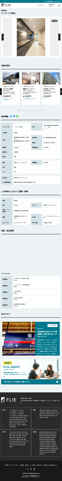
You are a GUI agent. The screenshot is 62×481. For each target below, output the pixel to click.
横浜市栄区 (52, 439)
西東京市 (11, 446)
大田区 (23, 433)
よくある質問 (32, 465)
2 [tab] (20, 110)
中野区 (13, 435)
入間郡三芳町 (24, 424)
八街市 (56, 415)
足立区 (17, 437)
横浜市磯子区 (42, 435)
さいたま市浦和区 (19, 413)
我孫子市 (41, 415)
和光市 (17, 421)
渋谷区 (10, 435)
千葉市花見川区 (48, 410)
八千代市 (57, 413)
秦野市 (55, 450)
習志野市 (47, 413)
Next (59, 37)
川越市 (24, 415)
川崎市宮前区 (54, 444)
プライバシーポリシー (14, 465)
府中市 (10, 441)
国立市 (21, 443)
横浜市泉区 (41, 441)
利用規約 (7, 465)
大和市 (44, 452)
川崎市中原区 (53, 443)
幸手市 (24, 422)
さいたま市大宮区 (19, 410)
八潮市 (26, 421)
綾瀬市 (54, 452)
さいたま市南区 (12, 415)
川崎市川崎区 (42, 443)
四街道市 (52, 415)
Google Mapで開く (5, 273)
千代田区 (11, 432)
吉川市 (14, 424)
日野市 (10, 443)
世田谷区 (26, 433)
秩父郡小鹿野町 (12, 426)
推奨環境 (22, 465)
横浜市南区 (46, 433)
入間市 (25, 419)
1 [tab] (18, 110)
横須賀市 (47, 448)
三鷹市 (21, 439)
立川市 (14, 439)
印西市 (40, 417)
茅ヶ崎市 (45, 450)
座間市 (51, 452)
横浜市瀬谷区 (47, 439)
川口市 (10, 417)
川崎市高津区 (42, 444)
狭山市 (25, 417)
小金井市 (23, 441)
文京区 (23, 432)
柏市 (50, 413)
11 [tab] (41, 110)
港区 (17, 432)
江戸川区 (23, 437)
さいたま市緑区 (19, 415)
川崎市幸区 (47, 443)
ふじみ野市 (18, 424)
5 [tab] (27, 110)
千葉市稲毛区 (54, 410)
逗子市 (48, 450)
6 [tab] (29, 110)
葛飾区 (20, 437)
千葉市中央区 (42, 410)
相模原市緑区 (48, 446)
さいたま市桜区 (12, 413)
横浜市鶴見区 (42, 432)
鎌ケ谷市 (45, 415)
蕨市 (19, 419)
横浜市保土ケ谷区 (53, 433)
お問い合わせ (39, 465)
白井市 (44, 417)
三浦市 (52, 450)
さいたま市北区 (12, 410)
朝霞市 (10, 421)
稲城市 (24, 444)
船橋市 (40, 413)
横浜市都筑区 (53, 441)
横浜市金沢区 (48, 435)
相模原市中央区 (54, 446)
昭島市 (13, 441)
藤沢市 (56, 448)
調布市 (17, 441)
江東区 (13, 433)
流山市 (53, 413)
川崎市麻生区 (42, 446)
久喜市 (23, 421)
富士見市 (11, 422)
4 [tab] (25, 110)
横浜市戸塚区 (42, 437)
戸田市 (22, 419)
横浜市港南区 (48, 437)
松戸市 (44, 413)
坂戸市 (21, 422)
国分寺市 (18, 443)
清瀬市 (17, 444)
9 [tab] (36, 110)
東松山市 (17, 417)
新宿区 (20, 432)
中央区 (14, 432)
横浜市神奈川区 (48, 432)
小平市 (27, 441)
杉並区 (17, 435)
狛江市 (10, 444)
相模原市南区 (42, 448)
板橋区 (10, 437)
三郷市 (14, 422)
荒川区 (25, 435)
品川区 (17, 433)
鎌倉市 (53, 448)
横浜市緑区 (41, 439)
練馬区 (13, 437)
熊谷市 (27, 415)
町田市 (20, 441)
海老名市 (47, 452)
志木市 (13, 421)
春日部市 (21, 417)
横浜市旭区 (53, 437)
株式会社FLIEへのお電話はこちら (50, 465)
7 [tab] (32, 110)
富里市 (47, 417)
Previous (3, 37)
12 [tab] (43, 110)
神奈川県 (35, 431)
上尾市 (10, 419)
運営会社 (27, 465)
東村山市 (14, 443)
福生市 (25, 443)
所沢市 (13, 417)
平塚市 (50, 448)
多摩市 (21, 444)
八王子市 (11, 439)
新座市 (20, 421)
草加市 (13, 419)
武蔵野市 (18, 439)
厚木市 (40, 452)
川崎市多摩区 (48, 444)
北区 (23, 435)
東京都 (4, 431)
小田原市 (41, 450)
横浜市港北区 (54, 435)
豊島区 (20, 435)
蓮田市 (17, 422)
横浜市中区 (41, 433)
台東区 (26, 432)
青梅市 (25, 439)
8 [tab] (34, 110)
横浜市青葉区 (47, 441)
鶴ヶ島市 (11, 424)
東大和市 (14, 444)
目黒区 (20, 433)
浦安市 (48, 415)
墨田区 (10, 433)
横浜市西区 (54, 432)
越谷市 (17, 419)
